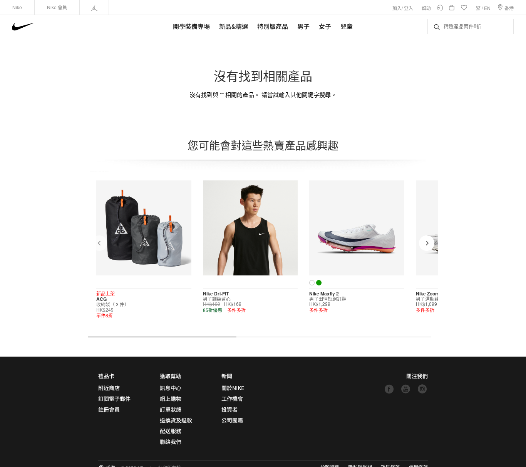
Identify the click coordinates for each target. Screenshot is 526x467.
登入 (408, 8)
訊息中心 (170, 388)
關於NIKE (232, 388)
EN (487, 8)
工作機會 (232, 398)
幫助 (426, 8)
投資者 (229, 409)
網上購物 (170, 398)
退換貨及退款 (176, 420)
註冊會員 (109, 409)
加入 (397, 8)
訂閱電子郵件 (114, 398)
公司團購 (232, 420)
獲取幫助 (170, 376)
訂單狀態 (170, 409)
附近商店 (109, 388)
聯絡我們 (170, 441)
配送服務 (170, 431)
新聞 (226, 376)
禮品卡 (106, 376)
